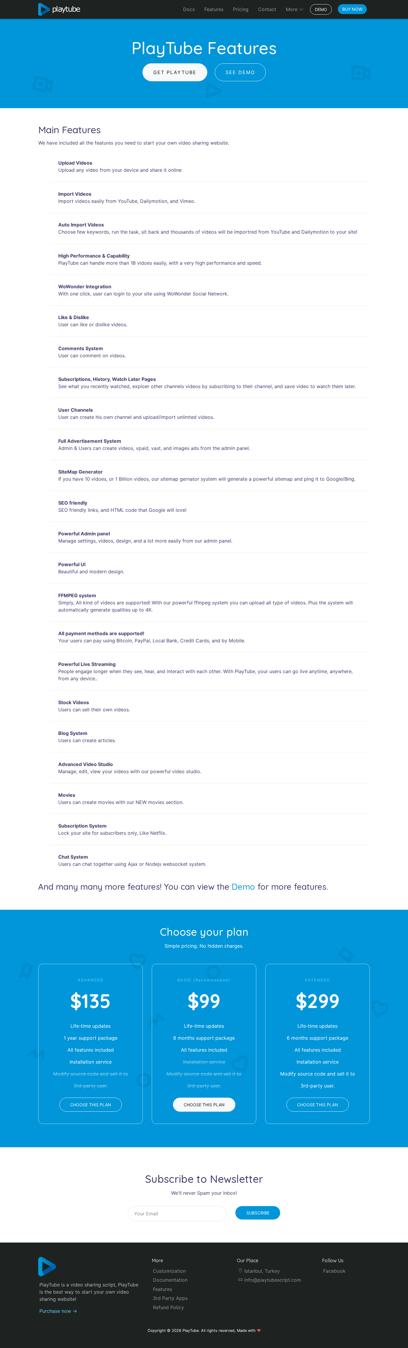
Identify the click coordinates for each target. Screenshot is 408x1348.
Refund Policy (168, 1307)
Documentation (170, 1280)
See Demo (240, 72)
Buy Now (352, 9)
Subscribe (257, 1212)
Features (213, 9)
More (292, 9)
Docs (189, 9)
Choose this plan (90, 1104)
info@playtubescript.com (272, 1280)
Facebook (334, 1271)
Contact (267, 9)
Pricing (241, 9)
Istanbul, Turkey (261, 1271)
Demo (321, 9)
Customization (169, 1271)
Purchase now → (58, 1311)
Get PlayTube (175, 72)
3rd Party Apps (170, 1298)
